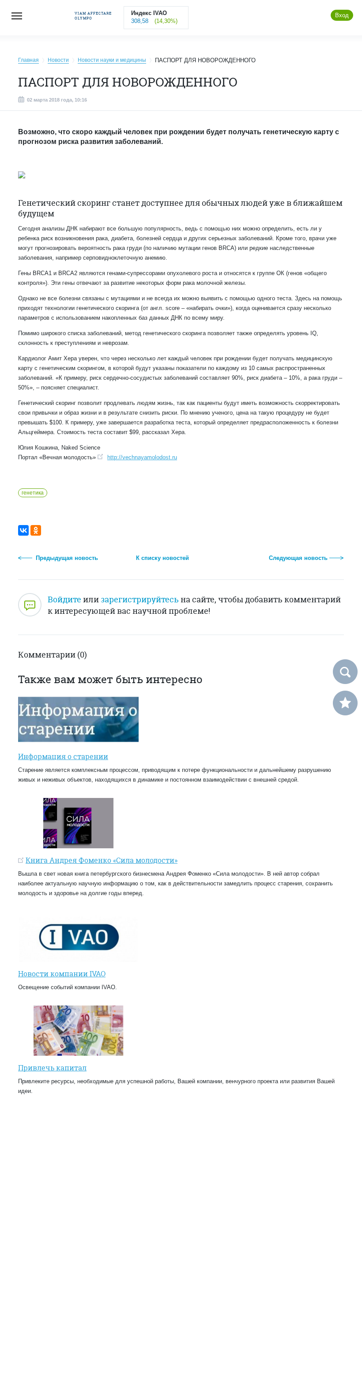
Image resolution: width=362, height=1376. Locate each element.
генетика (33, 493)
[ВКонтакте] (23, 530)
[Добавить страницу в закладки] (345, 703)
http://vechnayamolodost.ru (142, 457)
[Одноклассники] (35, 530)
